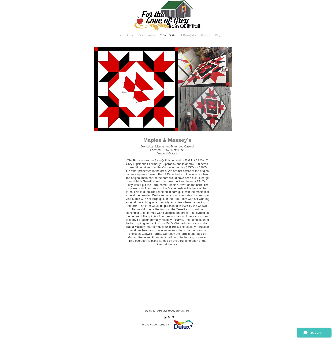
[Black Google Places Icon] (173, 317)
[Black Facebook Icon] (161, 317)
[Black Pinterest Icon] (169, 317)
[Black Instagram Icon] (165, 317)
